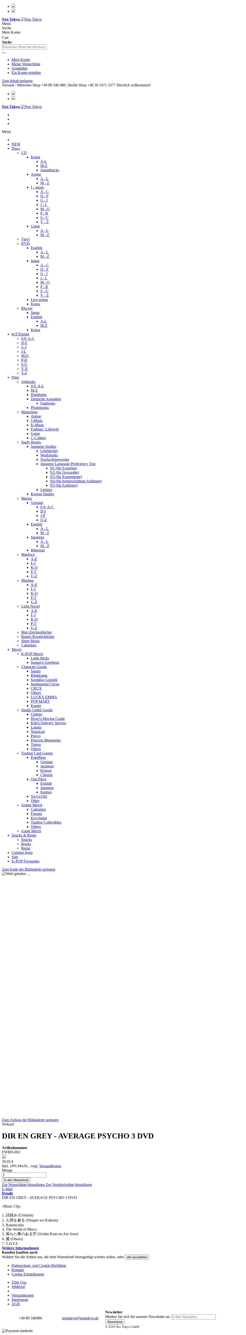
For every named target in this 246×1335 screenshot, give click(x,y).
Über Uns (19, 1282)
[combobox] (24, 46)
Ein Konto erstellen (26, 73)
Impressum (20, 1300)
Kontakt (18, 1270)
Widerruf (18, 1287)
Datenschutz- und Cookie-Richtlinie (39, 1265)
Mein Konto (21, 60)
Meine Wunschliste (26, 64)
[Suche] (4, 53)
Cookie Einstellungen (28, 1274)
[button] (24, 1185)
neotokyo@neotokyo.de (80, 1318)
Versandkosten (50, 1166)
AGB (16, 1304)
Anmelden (19, 68)
